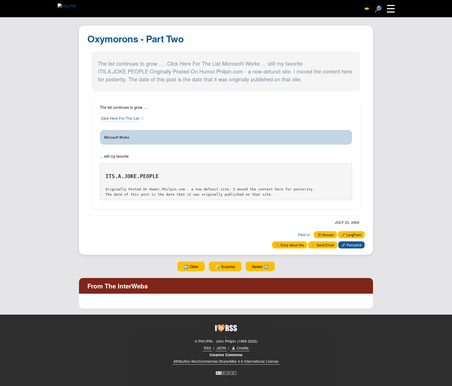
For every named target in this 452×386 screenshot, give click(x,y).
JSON (221, 347)
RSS (207, 347)
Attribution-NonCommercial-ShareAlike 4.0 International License (226, 361)
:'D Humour (325, 234)
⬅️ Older (191, 266)
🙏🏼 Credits (239, 347)
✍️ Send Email (322, 244)
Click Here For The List (120, 118)
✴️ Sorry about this (289, 244)
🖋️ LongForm (351, 234)
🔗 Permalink (351, 244)
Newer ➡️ (260, 266)
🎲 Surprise (225, 266)
